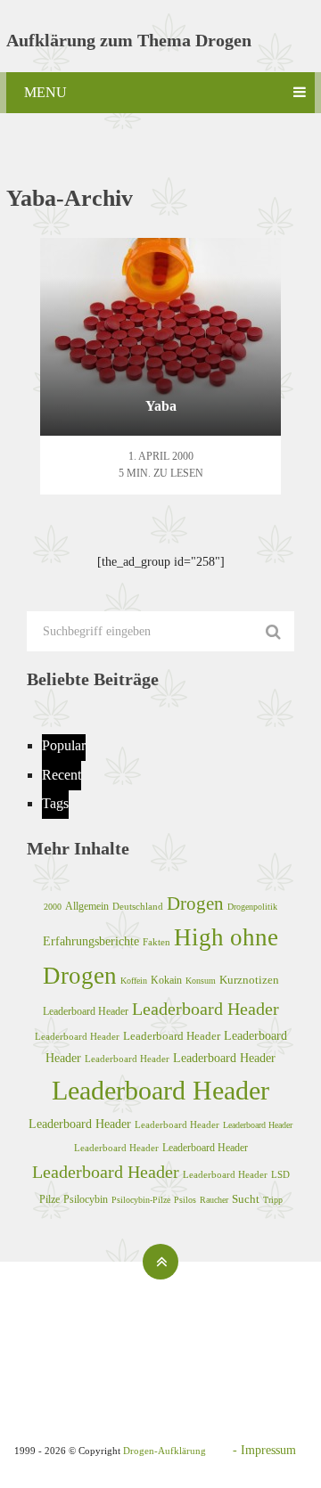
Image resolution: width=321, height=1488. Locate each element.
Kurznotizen (249, 980)
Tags (55, 803)
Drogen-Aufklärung (164, 1450)
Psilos (185, 1200)
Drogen (195, 903)
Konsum (200, 980)
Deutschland (137, 906)
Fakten (156, 941)
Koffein (133, 980)
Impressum (268, 1450)
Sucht (245, 1199)
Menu (45, 92)
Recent (61, 774)
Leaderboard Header (85, 1011)
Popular (64, 745)
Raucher (214, 1200)
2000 (53, 907)
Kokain (166, 980)
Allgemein (87, 906)
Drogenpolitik (252, 907)
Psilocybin (85, 1199)
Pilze (49, 1199)
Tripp (273, 1200)
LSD (280, 1174)
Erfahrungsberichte (91, 941)
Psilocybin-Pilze (140, 1200)
